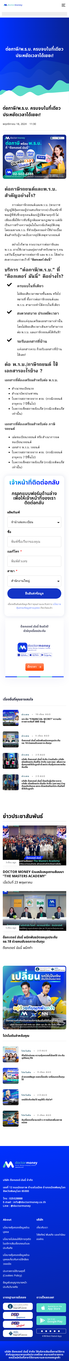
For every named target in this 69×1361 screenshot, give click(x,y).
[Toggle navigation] (55, 5)
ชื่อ (9, 532)
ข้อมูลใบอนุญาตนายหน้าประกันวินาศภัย (15, 1285)
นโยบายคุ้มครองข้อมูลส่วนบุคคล (16, 1230)
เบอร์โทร (13, 551)
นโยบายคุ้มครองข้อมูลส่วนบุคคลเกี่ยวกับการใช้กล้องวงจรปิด (16, 1259)
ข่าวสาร (25, 714)
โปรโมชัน (26, 1051)
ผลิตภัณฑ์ (13, 512)
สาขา (11, 571)
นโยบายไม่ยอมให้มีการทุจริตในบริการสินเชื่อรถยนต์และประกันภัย (17, 1243)
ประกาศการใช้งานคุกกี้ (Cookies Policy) (14, 1273)
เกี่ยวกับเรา (42, 1227)
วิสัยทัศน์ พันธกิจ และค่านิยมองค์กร (50, 1237)
